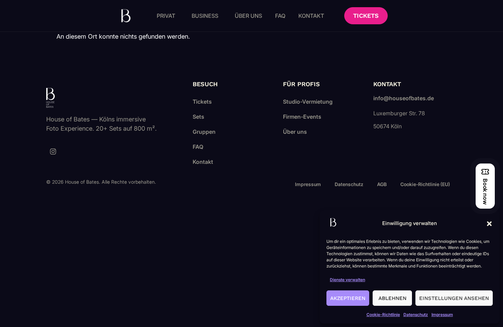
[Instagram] (53, 151)
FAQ (280, 15)
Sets (198, 116)
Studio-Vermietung (308, 101)
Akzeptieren (347, 298)
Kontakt (311, 15)
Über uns (248, 15)
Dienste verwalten (347, 279)
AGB (382, 184)
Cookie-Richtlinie (383, 314)
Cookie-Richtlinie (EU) (425, 184)
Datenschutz (415, 314)
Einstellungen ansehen (454, 298)
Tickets (202, 101)
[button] (489, 223)
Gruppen (204, 131)
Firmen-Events (302, 116)
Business (205, 15)
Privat (166, 15)
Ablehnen (392, 298)
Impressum (442, 314)
